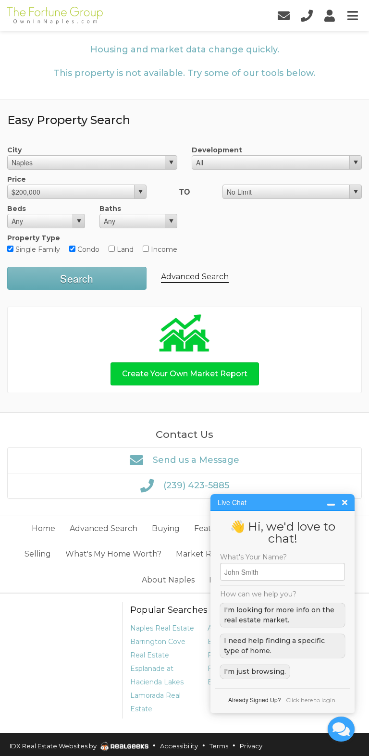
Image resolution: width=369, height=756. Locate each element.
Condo (87, 249)
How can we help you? (258, 594)
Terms (218, 746)
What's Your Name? (253, 557)
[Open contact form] (283, 16)
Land (124, 249)
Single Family (36, 249)
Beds (16, 208)
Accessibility (179, 746)
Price (16, 179)
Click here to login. (311, 700)
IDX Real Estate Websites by (54, 746)
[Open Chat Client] (341, 729)
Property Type (33, 238)
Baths (110, 208)
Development (217, 150)
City (14, 150)
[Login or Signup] (329, 16)
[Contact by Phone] (306, 16)
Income (163, 249)
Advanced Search (195, 276)
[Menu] (352, 16)
